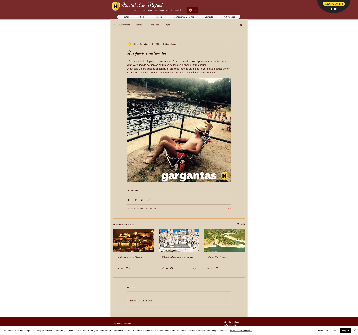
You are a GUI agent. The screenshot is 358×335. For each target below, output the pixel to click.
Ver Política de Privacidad (241, 330)
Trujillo (167, 25)
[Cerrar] (354, 330)
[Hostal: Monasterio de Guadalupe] (179, 240)
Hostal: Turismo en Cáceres (129, 257)
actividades (141, 25)
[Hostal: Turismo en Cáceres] (133, 240)
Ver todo (241, 224)
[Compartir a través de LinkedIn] (142, 200)
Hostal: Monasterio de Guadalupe (177, 257)
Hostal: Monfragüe (217, 257)
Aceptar (345, 330)
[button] (241, 25)
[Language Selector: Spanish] (192, 10)
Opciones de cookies (326, 330)
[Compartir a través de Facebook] (128, 200)
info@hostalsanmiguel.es (231, 322)
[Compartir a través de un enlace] (149, 200)
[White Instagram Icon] (335, 9)
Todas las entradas (121, 25)
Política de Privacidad (122, 324)
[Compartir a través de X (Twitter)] (135, 200)
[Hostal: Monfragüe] (224, 240)
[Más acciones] (229, 44)
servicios (155, 25)
